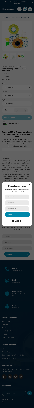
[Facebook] (13, 221)
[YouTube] (18, 221)
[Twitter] (21, 221)
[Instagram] (16, 221)
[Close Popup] (30, 184)
